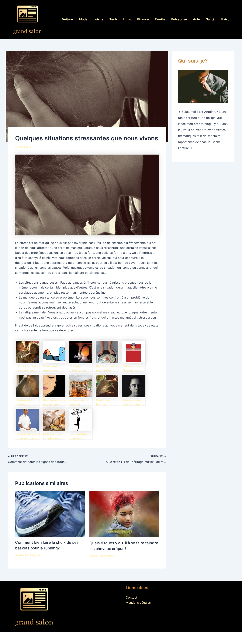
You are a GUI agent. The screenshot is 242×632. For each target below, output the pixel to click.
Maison (226, 19)
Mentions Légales (138, 602)
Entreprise (179, 19)
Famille (160, 19)
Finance (143, 19)
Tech (113, 19)
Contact (131, 597)
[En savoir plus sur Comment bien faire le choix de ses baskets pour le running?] (50, 513)
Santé (210, 19)
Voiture (67, 19)
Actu (196, 19)
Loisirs (98, 19)
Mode (83, 19)
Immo (127, 19)
